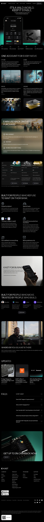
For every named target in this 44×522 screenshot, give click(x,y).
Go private (36, 183)
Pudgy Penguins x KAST (16, 487)
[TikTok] (39, 500)
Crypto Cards (22, 3)
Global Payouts (15, 477)
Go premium (25, 183)
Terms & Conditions (26, 500)
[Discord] (42, 500)
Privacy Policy (14, 500)
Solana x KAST (15, 485)
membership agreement (15, 186)
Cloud (24, 474)
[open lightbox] (22, 333)
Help (34, 475)
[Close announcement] (42, 0)
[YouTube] (37, 502)
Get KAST (7, 457)
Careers (2, 479)
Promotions (25, 477)
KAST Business (15, 484)
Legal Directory (36, 480)
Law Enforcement (37, 479)
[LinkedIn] (35, 502)
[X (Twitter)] (35, 500)
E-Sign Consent (19, 500)
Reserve (13, 480)
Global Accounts (11, 3)
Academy (3, 475)
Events (24, 475)
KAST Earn (14, 482)
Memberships (28, 3)
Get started (14, 183)
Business (34, 3)
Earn (17, 3)
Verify (35, 477)
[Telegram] (39, 502)
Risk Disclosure (9, 500)
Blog (2, 477)
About (2, 474)
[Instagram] (37, 500)
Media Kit (3, 480)
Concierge (36, 474)
